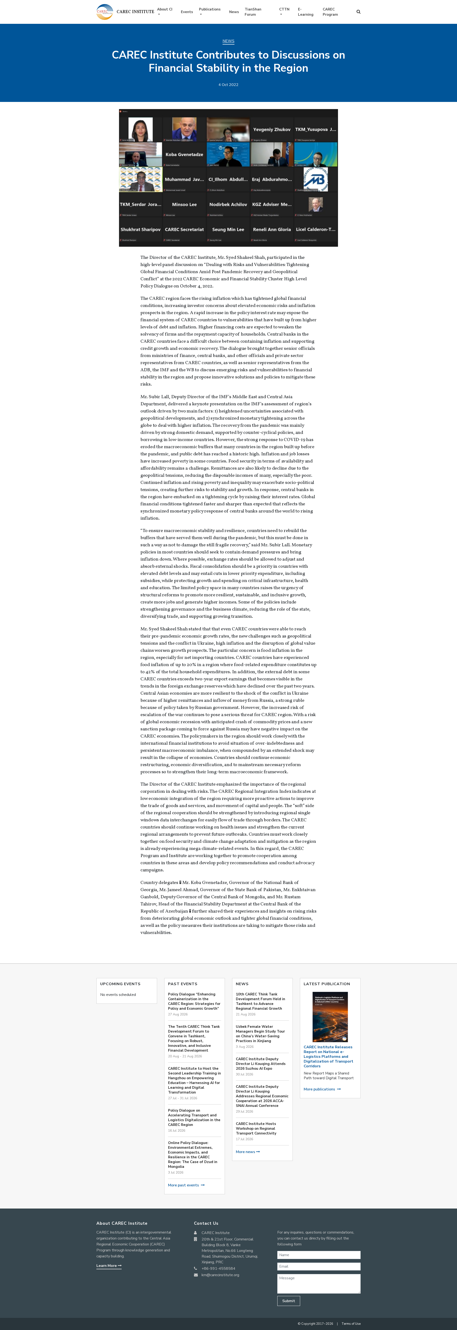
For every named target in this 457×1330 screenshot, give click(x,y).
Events (187, 12)
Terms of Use (351, 1324)
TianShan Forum (253, 12)
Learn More (107, 1265)
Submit (288, 1301)
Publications (210, 9)
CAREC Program (330, 12)
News (234, 12)
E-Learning (305, 12)
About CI (164, 9)
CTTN (284, 9)
